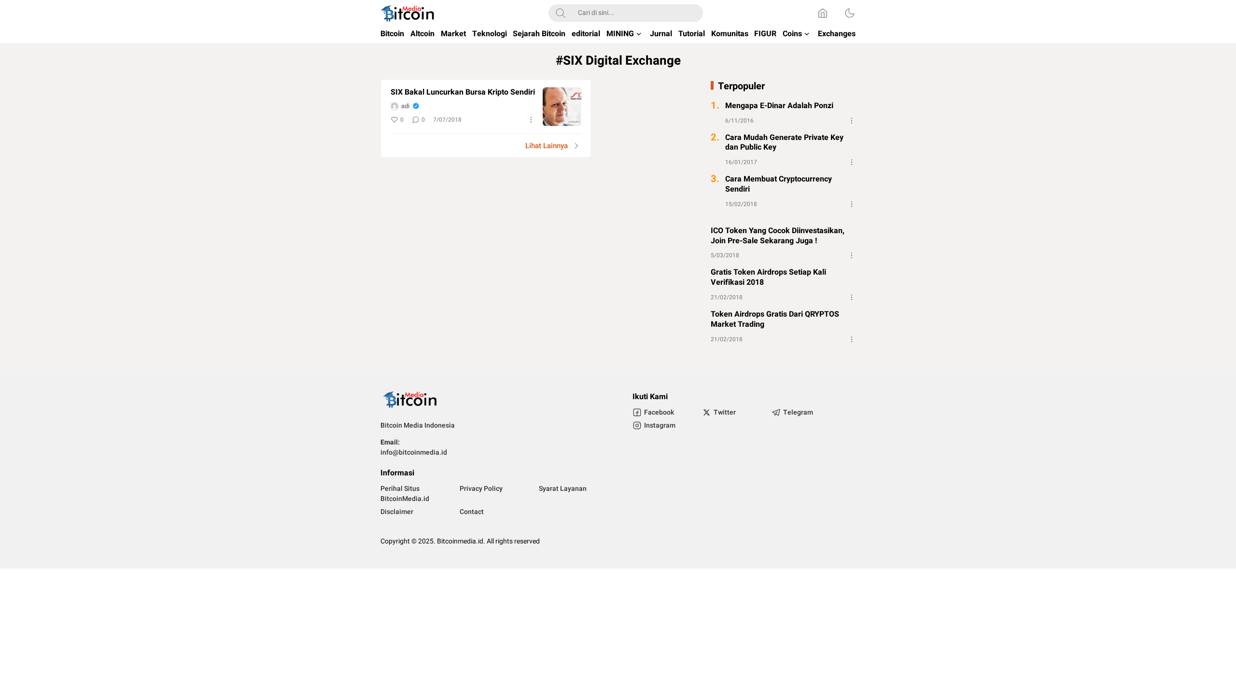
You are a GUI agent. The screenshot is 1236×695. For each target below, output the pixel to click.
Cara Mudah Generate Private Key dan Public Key (784, 143)
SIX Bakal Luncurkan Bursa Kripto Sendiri (463, 92)
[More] (531, 120)
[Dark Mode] (850, 13)
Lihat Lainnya (546, 145)
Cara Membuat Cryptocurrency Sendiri (778, 184)
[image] (562, 106)
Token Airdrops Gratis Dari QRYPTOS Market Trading (775, 319)
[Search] (560, 13)
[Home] (823, 13)
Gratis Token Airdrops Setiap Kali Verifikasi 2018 (768, 277)
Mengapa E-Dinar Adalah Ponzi (779, 106)
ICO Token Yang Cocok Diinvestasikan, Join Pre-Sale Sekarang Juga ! (777, 236)
